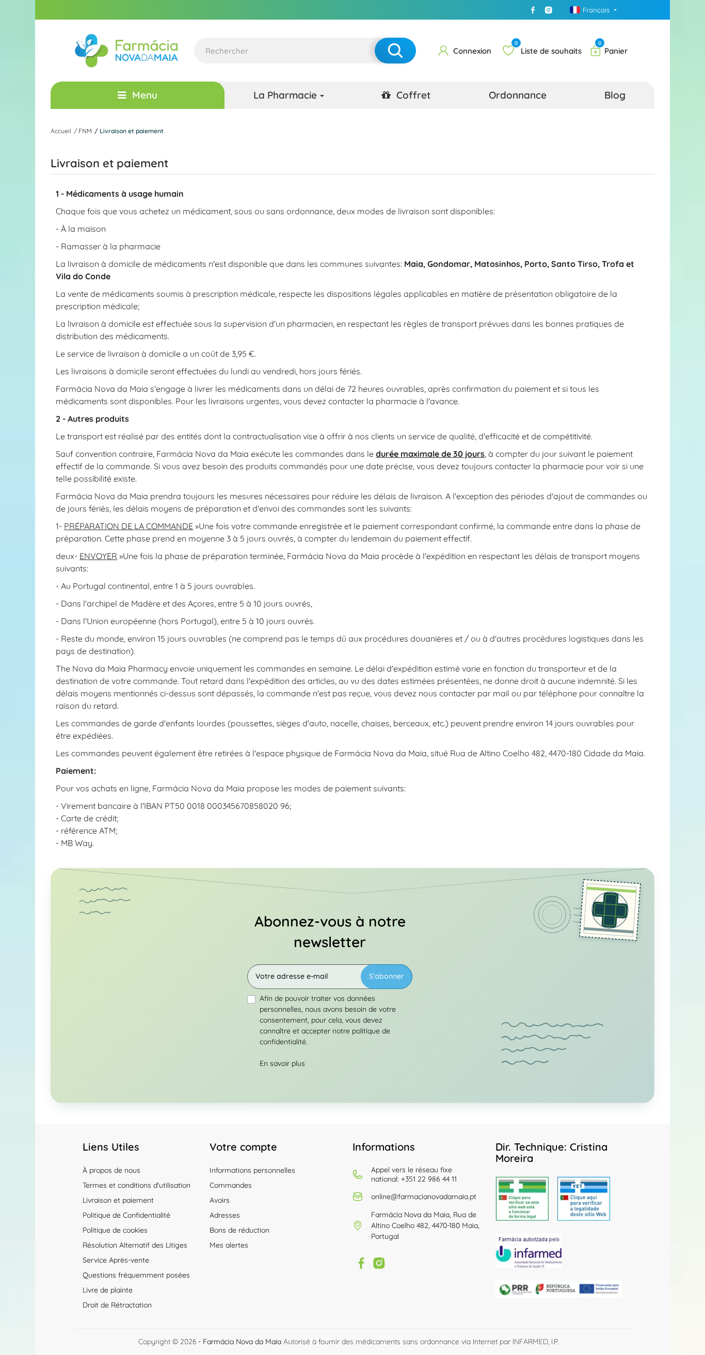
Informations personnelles (252, 1170)
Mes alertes (229, 1245)
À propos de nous (111, 1170)
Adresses (225, 1215)
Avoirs (220, 1200)
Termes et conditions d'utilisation (136, 1185)
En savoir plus (282, 1063)
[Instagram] (548, 10)
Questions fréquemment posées (136, 1275)
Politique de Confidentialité (126, 1215)
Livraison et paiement (118, 1200)
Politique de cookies (115, 1230)
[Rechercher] (395, 50)
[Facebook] (533, 10)
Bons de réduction (239, 1230)
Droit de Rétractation (117, 1305)
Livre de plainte (108, 1290)
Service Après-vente (116, 1260)
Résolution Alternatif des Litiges (135, 1245)
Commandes (231, 1185)
